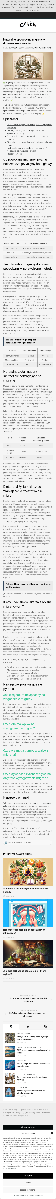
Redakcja (13, 48)
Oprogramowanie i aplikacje (29, 1047)
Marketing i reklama (26, 1074)
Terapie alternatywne (41, 48)
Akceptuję (28, 1175)
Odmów (28, 1183)
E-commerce (22, 1061)
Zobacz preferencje (28, 1190)
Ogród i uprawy (23, 1034)
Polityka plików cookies (21, 1195)
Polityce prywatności (9, 1168)
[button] (52, 1133)
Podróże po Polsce (25, 1088)
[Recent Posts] (11, 1027)
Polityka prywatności (36, 1195)
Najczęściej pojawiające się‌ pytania (21, 151)
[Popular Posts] (28, 1027)
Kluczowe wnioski (14, 154)
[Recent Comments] (44, 1027)
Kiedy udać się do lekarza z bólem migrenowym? (27, 148)
